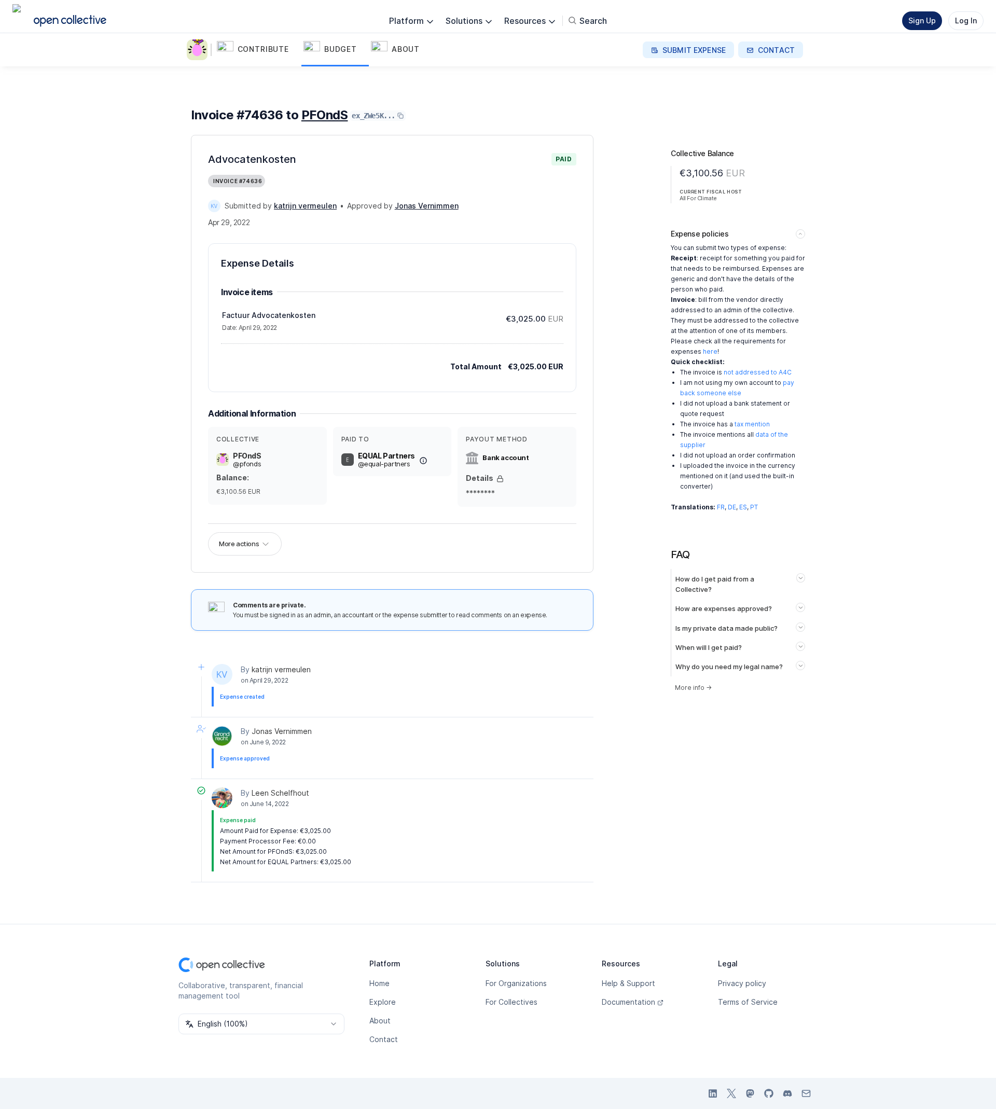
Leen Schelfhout (280, 792)
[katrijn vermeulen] (214, 206)
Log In (966, 20)
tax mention (752, 424)
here (710, 351)
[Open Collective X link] (731, 1093)
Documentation (628, 1001)
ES (743, 507)
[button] (258, 49)
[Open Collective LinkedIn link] (713, 1093)
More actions (239, 543)
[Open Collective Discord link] (787, 1093)
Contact (383, 1039)
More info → (693, 687)
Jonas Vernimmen (282, 731)
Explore (382, 1001)
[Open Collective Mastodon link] (750, 1093)
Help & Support (628, 983)
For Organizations (516, 983)
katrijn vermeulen (281, 669)
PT (754, 507)
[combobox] (261, 1024)
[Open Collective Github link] (769, 1093)
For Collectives (511, 1001)
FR (721, 507)
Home (379, 983)
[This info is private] (500, 478)
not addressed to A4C (758, 372)
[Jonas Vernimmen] (222, 736)
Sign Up (922, 20)
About (380, 1020)
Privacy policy (742, 983)
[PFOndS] (199, 49)
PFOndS (324, 114)
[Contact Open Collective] (806, 1093)
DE (732, 507)
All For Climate (698, 198)
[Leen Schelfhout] (222, 797)
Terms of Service (748, 1001)
